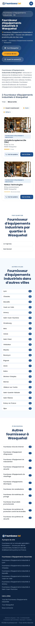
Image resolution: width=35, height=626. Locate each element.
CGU (18, 618)
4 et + (27, 108)
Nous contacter (7, 608)
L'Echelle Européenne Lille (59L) (15, 141)
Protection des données (11, 620)
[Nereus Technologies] (17, 169)
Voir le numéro (13, 154)
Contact (29, 620)
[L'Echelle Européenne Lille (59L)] (17, 125)
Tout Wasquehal (12, 48)
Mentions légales (10, 618)
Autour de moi (11, 54)
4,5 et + (8, 112)
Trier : (4, 102)
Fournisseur (13, 3)
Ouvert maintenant (12, 108)
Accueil (4, 40)
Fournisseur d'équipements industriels (21, 40)
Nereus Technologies (13, 184)
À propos (23, 620)
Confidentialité (25, 618)
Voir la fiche (26, 154)
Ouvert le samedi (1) (14, 59)
